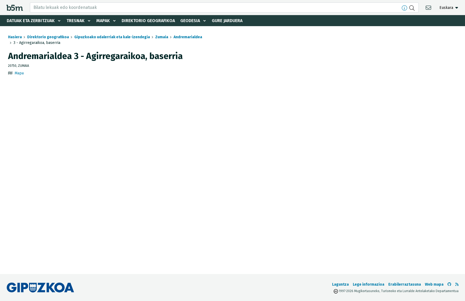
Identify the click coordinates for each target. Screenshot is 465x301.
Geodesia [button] (190, 20)
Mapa (19, 73)
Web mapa (434, 284)
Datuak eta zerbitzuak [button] (31, 20)
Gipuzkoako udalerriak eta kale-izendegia (112, 37)
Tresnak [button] (75, 20)
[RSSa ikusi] (457, 284)
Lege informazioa (368, 284)
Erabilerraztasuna (404, 284)
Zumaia (161, 37)
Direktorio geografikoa (148, 20)
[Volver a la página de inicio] (14, 7)
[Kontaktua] (429, 7)
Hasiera (15, 37)
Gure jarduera (227, 20)
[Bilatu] (412, 8)
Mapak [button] (103, 20)
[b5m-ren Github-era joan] (449, 284)
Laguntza (340, 284)
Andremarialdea (188, 37)
